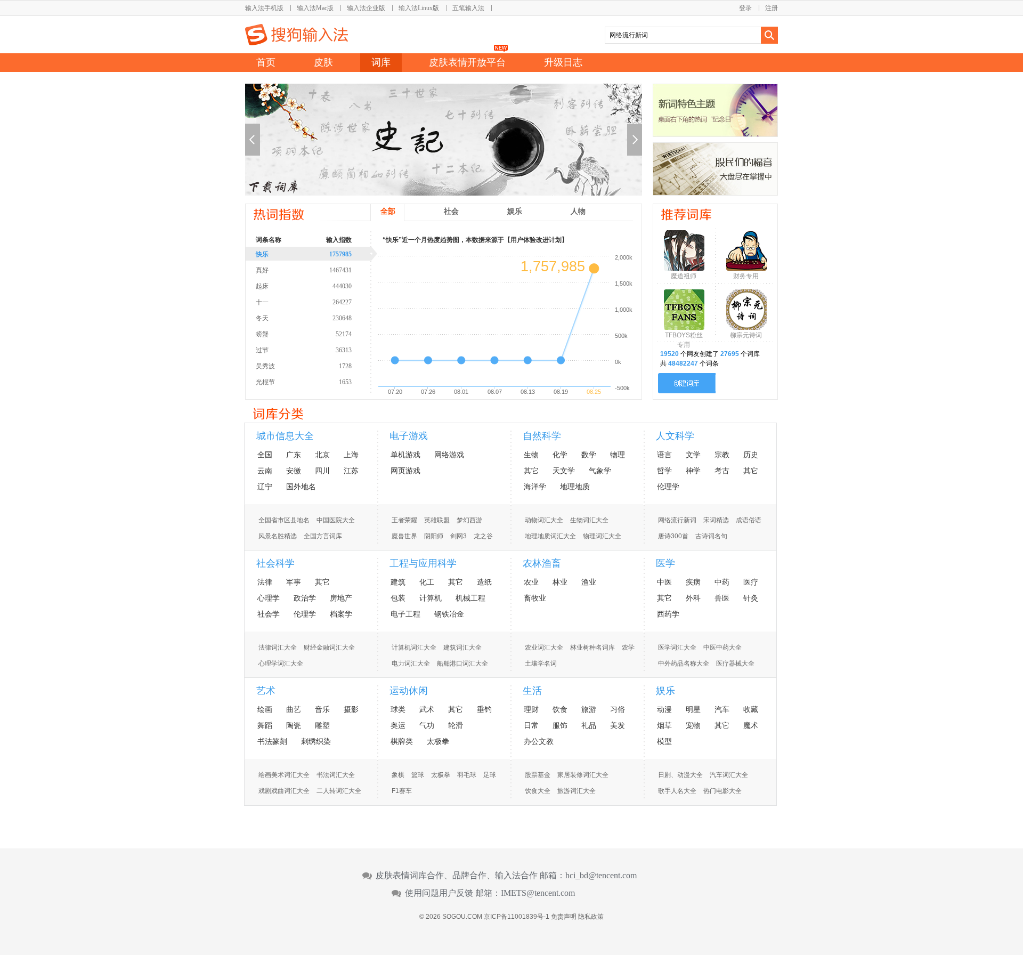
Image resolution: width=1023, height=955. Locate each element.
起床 (304, 286)
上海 (351, 454)
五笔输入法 (468, 8)
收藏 (750, 709)
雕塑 (322, 725)
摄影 (351, 709)
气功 (426, 725)
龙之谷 (483, 536)
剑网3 (458, 536)
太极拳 (438, 741)
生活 (532, 690)
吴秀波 (304, 366)
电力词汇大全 (411, 663)
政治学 (305, 598)
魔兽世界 (404, 536)
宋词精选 (716, 520)
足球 (489, 775)
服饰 (560, 725)
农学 (628, 647)
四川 (322, 470)
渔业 (588, 582)
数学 (588, 454)
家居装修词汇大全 (582, 775)
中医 (664, 582)
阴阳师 (433, 536)
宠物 (693, 725)
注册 (771, 8)
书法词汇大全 (335, 775)
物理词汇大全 (602, 536)
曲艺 (293, 709)
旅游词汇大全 (576, 791)
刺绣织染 (316, 741)
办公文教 (539, 741)
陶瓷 (293, 725)
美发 (617, 725)
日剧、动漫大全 (680, 775)
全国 (264, 454)
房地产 (341, 598)
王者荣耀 (404, 520)
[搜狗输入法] (296, 34)
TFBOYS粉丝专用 (684, 337)
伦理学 (668, 486)
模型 (664, 741)
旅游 (588, 709)
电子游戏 (408, 436)
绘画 (264, 709)
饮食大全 (537, 791)
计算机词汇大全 (414, 647)
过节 (304, 350)
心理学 (268, 598)
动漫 (664, 709)
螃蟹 (304, 334)
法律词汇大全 (277, 647)
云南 (264, 470)
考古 (722, 470)
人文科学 (675, 436)
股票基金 (537, 775)
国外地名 (301, 486)
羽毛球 (466, 775)
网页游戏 (405, 470)
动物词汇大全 (544, 520)
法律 (264, 582)
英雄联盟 (437, 520)
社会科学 (275, 563)
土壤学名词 (541, 663)
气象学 (600, 470)
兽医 (722, 598)
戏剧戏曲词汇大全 (284, 791)
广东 (293, 454)
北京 (322, 454)
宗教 (722, 454)
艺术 (265, 690)
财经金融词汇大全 (329, 647)
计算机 (430, 598)
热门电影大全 (722, 791)
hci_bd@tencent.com (601, 875)
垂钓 (484, 709)
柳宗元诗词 (746, 335)
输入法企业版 (366, 8)
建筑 (398, 582)
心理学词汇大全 (280, 663)
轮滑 (455, 725)
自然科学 (542, 436)
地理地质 (575, 486)
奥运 (398, 725)
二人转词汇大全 (338, 791)
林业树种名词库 (592, 647)
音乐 (322, 709)
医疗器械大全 (735, 663)
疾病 (693, 582)
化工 (426, 582)
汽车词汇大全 (729, 775)
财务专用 (746, 276)
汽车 (722, 709)
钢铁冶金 (449, 614)
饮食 (560, 709)
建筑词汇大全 (462, 647)
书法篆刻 (272, 741)
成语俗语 (748, 520)
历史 (750, 454)
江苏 (351, 470)
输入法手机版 (264, 8)
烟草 (664, 725)
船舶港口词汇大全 (462, 663)
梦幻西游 (469, 520)
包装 (398, 598)
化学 (560, 454)
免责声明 (564, 916)
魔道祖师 (683, 276)
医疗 (750, 582)
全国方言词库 (323, 536)
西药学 (668, 614)
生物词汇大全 (589, 520)
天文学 (564, 470)
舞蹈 (264, 725)
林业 (560, 582)
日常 (531, 725)
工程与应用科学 (423, 563)
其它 (531, 470)
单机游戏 (405, 454)
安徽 (293, 470)
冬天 (304, 318)
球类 (398, 709)
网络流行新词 (677, 520)
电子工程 (405, 614)
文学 (693, 454)
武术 (426, 709)
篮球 (417, 775)
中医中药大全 (722, 647)
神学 (693, 470)
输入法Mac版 (315, 8)
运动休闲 (408, 690)
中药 (722, 582)
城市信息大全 (285, 436)
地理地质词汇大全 (550, 536)
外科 (693, 598)
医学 (665, 563)
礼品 (588, 725)
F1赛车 (402, 791)
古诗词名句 (711, 536)
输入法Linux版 (419, 8)
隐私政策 (591, 916)
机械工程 (470, 598)
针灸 (750, 598)
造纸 (484, 582)
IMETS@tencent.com (538, 893)
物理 (617, 454)
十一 (304, 302)
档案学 (341, 614)
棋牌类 (402, 741)
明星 (693, 709)
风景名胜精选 (277, 536)
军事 (293, 582)
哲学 (664, 470)
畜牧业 (535, 598)
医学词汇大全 (677, 647)
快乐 (304, 254)
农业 (531, 582)
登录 (745, 8)
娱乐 (665, 690)
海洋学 (535, 486)
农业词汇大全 (544, 647)
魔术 (750, 725)
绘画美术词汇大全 (284, 775)
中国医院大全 (335, 520)
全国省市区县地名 (284, 520)
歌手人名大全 (677, 791)
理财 (531, 709)
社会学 (268, 614)
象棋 (398, 775)
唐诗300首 (673, 536)
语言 (664, 454)
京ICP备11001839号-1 (516, 916)
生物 (531, 454)
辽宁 (264, 486)
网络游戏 (449, 454)
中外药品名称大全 (683, 663)
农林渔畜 (542, 563)
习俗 (617, 709)
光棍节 (304, 382)
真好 (304, 270)
